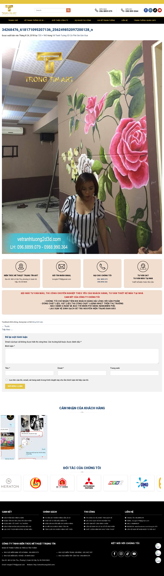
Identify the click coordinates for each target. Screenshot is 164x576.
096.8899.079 (85, 556)
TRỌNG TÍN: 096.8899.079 (135, 518)
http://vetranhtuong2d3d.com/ (44, 565)
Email (61, 368)
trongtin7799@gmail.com (16, 565)
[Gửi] (68, 10)
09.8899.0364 (29, 556)
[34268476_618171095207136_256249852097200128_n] (82, 147)
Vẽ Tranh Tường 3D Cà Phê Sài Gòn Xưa (70, 35)
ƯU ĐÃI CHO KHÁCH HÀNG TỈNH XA (56, 526)
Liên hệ (124, 20)
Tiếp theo (7, 329)
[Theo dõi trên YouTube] (160, 10)
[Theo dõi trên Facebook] (146, 10)
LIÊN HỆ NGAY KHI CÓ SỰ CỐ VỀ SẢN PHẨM (100, 526)
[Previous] (7, 438)
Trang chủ (13, 20)
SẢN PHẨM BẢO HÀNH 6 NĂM (14, 518)
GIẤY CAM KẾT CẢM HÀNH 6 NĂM (97, 523)
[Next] (154, 438)
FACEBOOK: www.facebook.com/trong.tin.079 (142, 526)
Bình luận (10, 346)
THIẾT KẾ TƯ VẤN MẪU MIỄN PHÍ (56, 521)
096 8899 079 (34, 552)
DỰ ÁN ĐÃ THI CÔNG (83, 20)
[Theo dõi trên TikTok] (155, 10)
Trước (6, 326)
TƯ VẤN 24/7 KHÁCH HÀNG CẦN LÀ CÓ (57, 518)
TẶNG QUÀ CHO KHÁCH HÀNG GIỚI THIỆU (59, 529)
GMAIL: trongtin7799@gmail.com (138, 521)
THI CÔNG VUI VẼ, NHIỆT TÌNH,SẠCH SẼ (99, 518)
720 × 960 (42, 35)
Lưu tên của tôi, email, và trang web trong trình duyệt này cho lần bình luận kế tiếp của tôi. (49, 380)
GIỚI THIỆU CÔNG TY (60, 20)
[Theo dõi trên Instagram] (150, 10)
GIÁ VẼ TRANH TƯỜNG (106, 20)
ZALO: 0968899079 (133, 523)
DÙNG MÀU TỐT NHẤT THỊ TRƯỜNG (16, 523)
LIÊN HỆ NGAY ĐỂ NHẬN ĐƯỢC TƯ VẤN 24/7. (141, 529)
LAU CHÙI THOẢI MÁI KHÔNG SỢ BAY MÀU (18, 529)
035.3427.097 (88, 552)
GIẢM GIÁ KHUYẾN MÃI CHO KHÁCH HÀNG (59, 523)
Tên (7, 368)
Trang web (115, 368)
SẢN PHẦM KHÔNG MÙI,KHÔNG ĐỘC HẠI (17, 526)
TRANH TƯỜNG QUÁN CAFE (145, 20)
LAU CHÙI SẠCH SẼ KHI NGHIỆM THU (98, 521)
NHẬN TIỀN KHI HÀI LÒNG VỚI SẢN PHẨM (18, 521)
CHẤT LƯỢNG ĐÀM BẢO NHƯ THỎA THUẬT (100, 529)
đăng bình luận (37, 322)
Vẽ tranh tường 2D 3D (34, 20)
